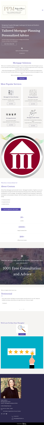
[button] (19, 309)
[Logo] (14, 10)
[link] (11, 90)
